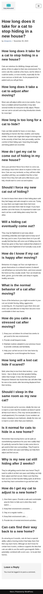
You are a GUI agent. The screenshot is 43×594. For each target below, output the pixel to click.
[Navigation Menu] (38, 6)
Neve (12, 592)
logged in (17, 572)
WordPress (29, 592)
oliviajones (7, 41)
